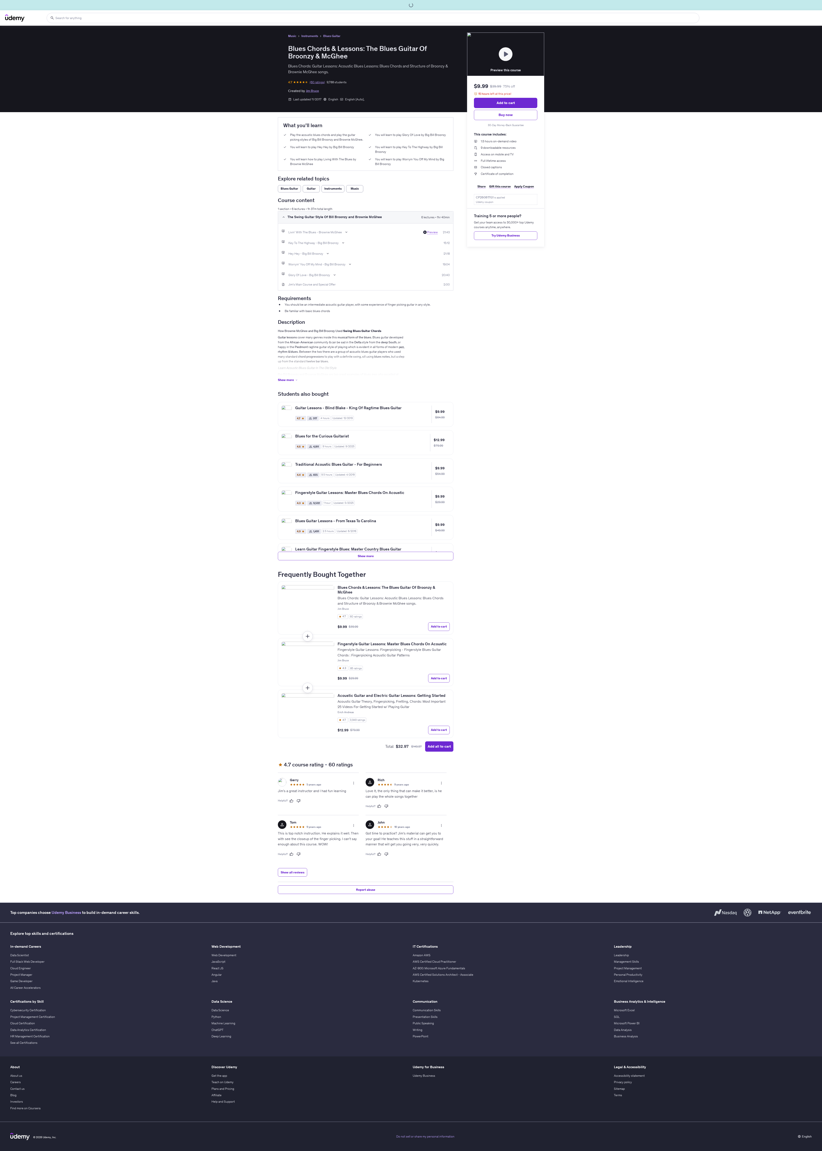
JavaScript (218, 962)
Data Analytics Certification (28, 1030)
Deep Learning (221, 1036)
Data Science (220, 1010)
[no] (298, 801)
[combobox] (373, 18)
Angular (216, 975)
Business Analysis (626, 1036)
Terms (618, 1095)
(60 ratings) (317, 82)
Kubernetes (421, 981)
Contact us (17, 1089)
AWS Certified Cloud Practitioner (434, 962)
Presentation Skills (425, 1017)
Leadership (621, 955)
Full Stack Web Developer (27, 962)
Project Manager (21, 975)
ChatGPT (217, 1030)
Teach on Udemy (222, 1082)
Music (292, 36)
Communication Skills (427, 1010)
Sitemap (619, 1089)
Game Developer (21, 981)
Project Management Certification (32, 1017)
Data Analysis (623, 1030)
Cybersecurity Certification (28, 1010)
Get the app (219, 1076)
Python (216, 1017)
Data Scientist (19, 955)
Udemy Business (66, 912)
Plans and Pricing (222, 1089)
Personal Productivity (628, 975)
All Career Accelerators (25, 988)
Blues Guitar (331, 36)
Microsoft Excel (624, 1010)
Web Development (223, 955)
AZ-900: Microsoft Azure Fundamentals (439, 968)
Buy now (506, 115)
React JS (217, 968)
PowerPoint (420, 1036)
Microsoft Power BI (627, 1023)
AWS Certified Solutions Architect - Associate (443, 975)
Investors (16, 1101)
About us (16, 1076)
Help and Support (223, 1101)
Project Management (628, 968)
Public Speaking (423, 1023)
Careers (15, 1082)
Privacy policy (623, 1082)
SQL (617, 1017)
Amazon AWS (421, 955)
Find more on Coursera (25, 1108)
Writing (417, 1030)
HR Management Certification (30, 1036)
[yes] (291, 801)
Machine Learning (223, 1023)
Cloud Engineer (20, 968)
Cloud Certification (22, 1023)
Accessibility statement (629, 1076)
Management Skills (626, 962)
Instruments (309, 36)
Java (214, 981)
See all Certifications (23, 1043)
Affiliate (216, 1095)
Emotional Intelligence (628, 981)
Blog (13, 1095)
